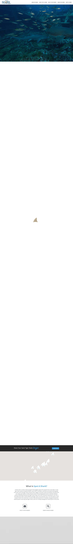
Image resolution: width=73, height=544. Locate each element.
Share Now (55, 448)
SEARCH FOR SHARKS (61, 2)
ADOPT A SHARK (69, 2)
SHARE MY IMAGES (35, 2)
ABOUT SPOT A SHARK (43, 2)
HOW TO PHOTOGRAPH (52, 2)
